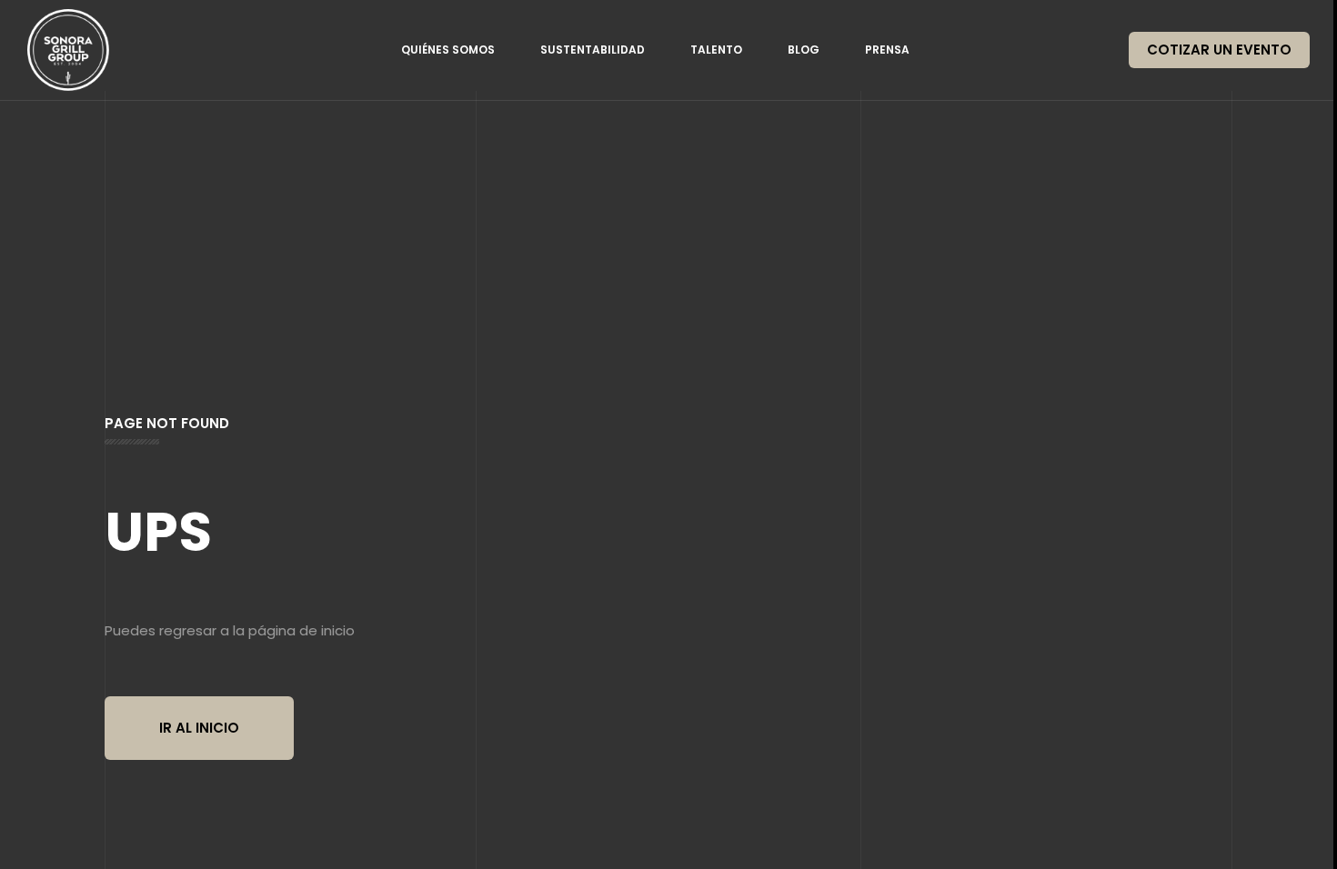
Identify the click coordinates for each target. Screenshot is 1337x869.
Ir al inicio (199, 727)
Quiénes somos (448, 49)
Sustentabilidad (592, 49)
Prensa (887, 49)
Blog (803, 49)
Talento (716, 49)
